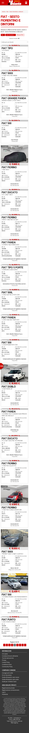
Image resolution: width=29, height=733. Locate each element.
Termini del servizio (8, 658)
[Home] (14, 2)
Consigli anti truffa (7, 673)
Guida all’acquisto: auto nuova (10, 677)
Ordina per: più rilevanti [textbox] (7, 42)
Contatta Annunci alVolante (10, 656)
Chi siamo (5, 654)
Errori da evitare (7, 675)
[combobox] (14, 42)
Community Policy (7, 666)
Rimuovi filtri (20, 35)
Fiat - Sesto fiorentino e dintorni (14, 11)
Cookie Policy (6, 662)
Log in (4, 692)
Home (3, 11)
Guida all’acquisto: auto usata (10, 679)
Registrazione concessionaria (10, 690)
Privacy (4, 660)
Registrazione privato (8, 688)
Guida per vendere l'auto (9, 681)
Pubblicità (5, 694)
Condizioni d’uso (7, 664)
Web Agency (14, 723)
